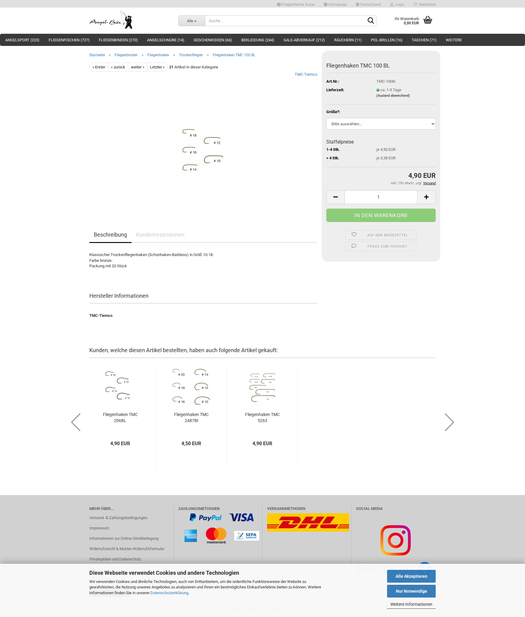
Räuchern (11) (348, 40)
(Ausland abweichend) (393, 96)
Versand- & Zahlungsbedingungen (118, 517)
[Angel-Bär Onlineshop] (129, 20)
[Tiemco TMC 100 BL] (203, 140)
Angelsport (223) (22, 40)
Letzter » (157, 67)
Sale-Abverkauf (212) (304, 40)
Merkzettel (426, 4)
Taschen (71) (424, 40)
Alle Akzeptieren (411, 576)
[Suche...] (370, 21)
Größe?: (333, 111)
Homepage (337, 4)
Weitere (454, 40)
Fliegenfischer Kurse (298, 4)
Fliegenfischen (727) (69, 40)
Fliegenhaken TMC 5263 (262, 417)
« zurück (118, 67)
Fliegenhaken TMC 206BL (120, 417)
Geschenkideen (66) (213, 40)
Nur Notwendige (411, 591)
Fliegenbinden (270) (118, 40)
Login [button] (398, 4)
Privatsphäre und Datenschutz (115, 559)
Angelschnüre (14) (165, 40)
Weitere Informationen (411, 604)
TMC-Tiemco (306, 74)
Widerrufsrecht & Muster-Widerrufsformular (126, 548)
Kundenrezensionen (160, 234)
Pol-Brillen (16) (387, 40)
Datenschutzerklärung (169, 593)
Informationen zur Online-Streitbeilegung (124, 538)
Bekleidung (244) (257, 40)
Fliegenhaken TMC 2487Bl (191, 417)
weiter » (137, 67)
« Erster (98, 67)
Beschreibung (110, 234)
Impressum (99, 528)
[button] (368, 4)
